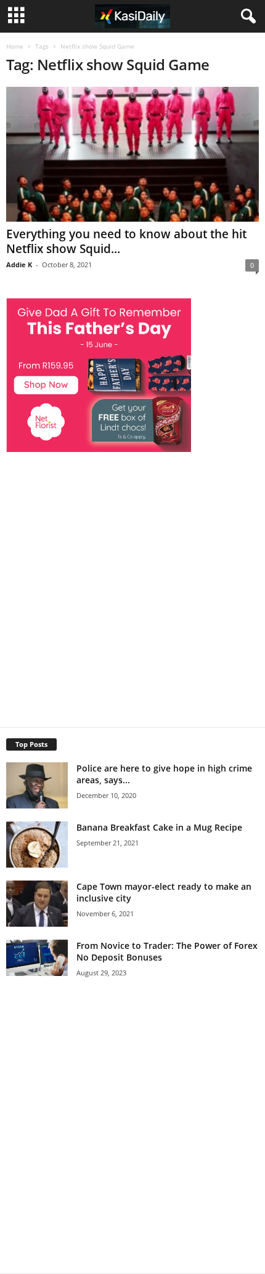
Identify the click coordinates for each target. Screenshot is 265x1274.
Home (14, 46)
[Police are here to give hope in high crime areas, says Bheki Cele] (37, 785)
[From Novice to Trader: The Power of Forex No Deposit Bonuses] (37, 958)
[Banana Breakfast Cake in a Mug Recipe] (37, 844)
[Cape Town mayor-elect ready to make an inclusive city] (37, 904)
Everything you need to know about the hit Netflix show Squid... (126, 241)
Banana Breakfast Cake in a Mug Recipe (159, 827)
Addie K (19, 264)
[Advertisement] (132, 585)
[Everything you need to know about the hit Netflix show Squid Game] (132, 154)
